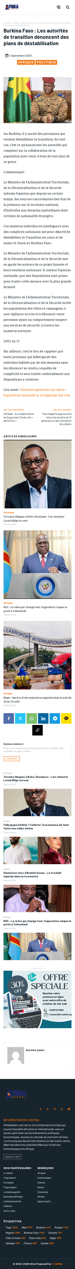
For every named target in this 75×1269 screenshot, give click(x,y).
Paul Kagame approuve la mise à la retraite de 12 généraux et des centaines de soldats (56, 419)
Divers (6, 821)
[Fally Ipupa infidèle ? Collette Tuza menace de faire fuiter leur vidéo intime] (37, 850)
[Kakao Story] (66, 718)
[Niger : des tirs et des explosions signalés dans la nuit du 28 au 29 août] (37, 655)
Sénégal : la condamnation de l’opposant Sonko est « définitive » (18, 417)
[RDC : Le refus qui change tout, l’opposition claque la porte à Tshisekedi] (37, 946)
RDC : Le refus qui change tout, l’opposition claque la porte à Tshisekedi (37, 922)
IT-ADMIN (57, 1263)
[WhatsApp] (32, 718)
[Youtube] (69, 1109)
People (6, 869)
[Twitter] (20, 718)
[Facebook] (8, 718)
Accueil (6, 22)
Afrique (7, 917)
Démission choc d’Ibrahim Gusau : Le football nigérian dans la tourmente (32, 874)
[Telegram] (55, 718)
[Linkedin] (43, 718)
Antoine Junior (35, 1050)
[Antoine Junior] (15, 1055)
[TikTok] (47, 1109)
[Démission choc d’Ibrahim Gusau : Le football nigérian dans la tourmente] (37, 898)
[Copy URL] (37, 730)
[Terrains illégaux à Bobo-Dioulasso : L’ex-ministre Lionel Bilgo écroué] (37, 802)
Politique (7, 773)
